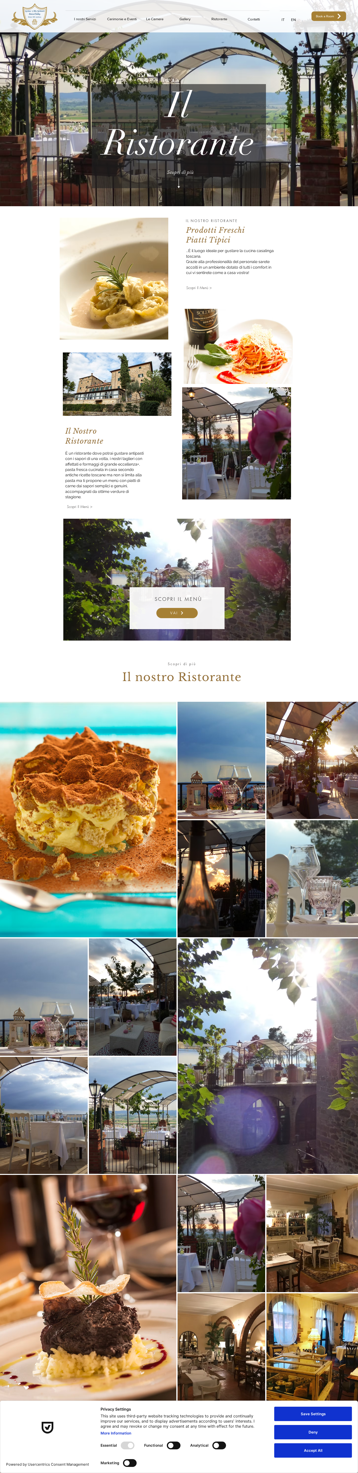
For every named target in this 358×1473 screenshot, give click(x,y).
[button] (283, 19)
